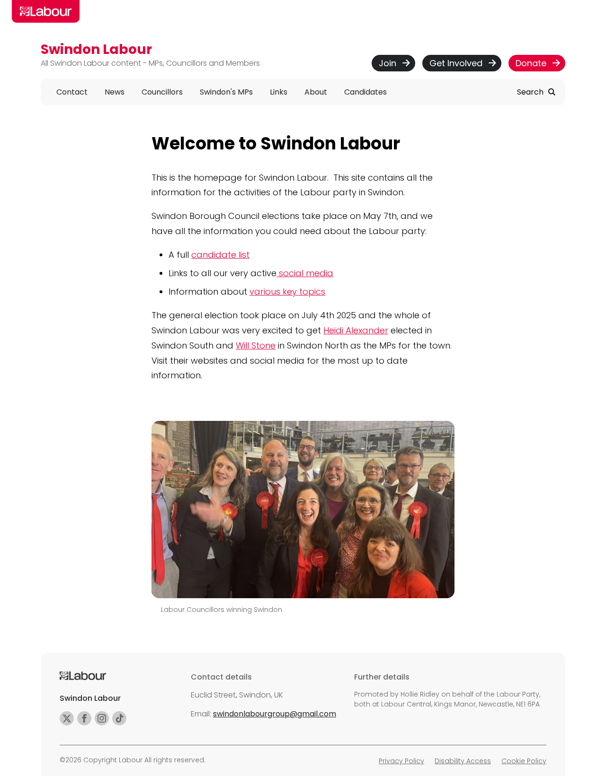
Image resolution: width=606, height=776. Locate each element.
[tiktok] (119, 718)
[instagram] (102, 718)
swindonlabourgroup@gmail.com (274, 713)
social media (304, 273)
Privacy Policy (401, 761)
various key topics (287, 291)
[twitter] (67, 718)
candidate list (220, 255)
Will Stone (256, 345)
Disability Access (463, 761)
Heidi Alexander (355, 330)
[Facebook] (84, 718)
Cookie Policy (523, 761)
